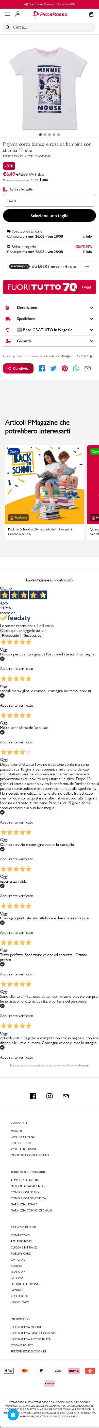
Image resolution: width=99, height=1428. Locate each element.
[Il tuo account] (17, 14)
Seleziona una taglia (49, 215)
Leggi (86, 287)
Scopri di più (85, 356)
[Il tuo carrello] (91, 15)
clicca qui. (83, 1065)
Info (45, 180)
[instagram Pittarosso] (49, 1096)
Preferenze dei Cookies (28, 1351)
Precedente (10, 635)
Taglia (11, 200)
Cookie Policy (22, 1345)
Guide (14, 451)
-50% (9, 166)
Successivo (32, 635)
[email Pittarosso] (66, 1096)
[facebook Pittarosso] (33, 1096)
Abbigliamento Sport (73, 356)
